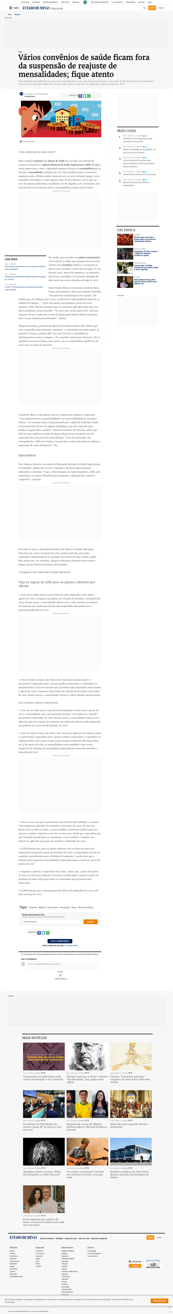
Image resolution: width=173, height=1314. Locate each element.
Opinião (64, 1254)
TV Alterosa (117, 2)
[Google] (60, 975)
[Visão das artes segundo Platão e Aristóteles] (131, 1104)
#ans (74, 907)
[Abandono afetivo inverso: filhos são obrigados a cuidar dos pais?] (44, 1152)
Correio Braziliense (94, 1254)
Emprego (65, 1261)
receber (90, 922)
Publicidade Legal (16, 1277)
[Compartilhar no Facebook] (80, 96)
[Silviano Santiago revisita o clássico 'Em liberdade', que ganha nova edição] (87, 1056)
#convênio (52, 907)
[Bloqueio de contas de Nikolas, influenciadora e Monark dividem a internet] (87, 1104)
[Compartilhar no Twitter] (84, 96)
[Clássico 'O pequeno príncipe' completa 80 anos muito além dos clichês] (131, 1056)
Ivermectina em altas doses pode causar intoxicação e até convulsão (43, 1078)
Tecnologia (66, 1277)
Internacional (14, 1261)
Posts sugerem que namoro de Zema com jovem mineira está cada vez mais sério (43, 1222)
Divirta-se (65, 1295)
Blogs (38, 1259)
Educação (13, 1274)
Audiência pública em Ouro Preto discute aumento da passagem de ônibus (129, 1174)
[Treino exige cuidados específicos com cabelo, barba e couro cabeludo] (125, 268)
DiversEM (13, 1264)
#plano (42, 907)
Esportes (65, 1279)
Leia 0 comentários (60, 941)
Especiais (65, 1256)
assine (75, 945)
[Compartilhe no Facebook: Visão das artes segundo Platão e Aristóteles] (129, 1121)
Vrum (38, 1264)
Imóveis (75, 2)
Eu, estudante (93, 1256)
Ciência (64, 1269)
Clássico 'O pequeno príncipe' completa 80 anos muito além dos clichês (130, 1079)
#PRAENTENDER (68, 1259)
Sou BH (141, 2)
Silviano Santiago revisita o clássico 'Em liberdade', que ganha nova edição (87, 1079)
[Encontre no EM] (144, 8)
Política (12, 1254)
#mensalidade (85, 907)
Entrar (161, 8)
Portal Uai (39, 1251)
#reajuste (65, 907)
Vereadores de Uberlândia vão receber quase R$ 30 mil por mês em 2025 (42, 1127)
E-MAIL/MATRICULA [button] (61, 979)
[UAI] (85, 2)
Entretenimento (50, 2)
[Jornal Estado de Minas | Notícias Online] (36, 8)
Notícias (25, 2)
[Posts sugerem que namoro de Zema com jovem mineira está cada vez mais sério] (44, 1199)
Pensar (64, 1282)
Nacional (57, 8)
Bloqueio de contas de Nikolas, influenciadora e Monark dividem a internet (87, 1127)
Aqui (37, 1261)
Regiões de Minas (68, 1251)
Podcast (65, 1284)
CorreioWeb (92, 1251)
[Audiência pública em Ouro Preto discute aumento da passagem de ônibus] (131, 1152)
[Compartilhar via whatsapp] (89, 96)
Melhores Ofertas (100, 2)
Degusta (65, 1274)
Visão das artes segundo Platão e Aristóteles (129, 1126)
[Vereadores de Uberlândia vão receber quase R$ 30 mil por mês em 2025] (44, 1104)
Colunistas (14, 1269)
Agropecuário (67, 1289)
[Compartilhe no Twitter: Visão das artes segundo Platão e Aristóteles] (131, 1121)
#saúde (33, 907)
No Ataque (65, 1287)
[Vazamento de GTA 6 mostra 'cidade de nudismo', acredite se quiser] (125, 254)
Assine (152, 8)
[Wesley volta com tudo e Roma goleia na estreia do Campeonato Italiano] (125, 240)
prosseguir (159, 1300)
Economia (13, 1256)
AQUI (150, 2)
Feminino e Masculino (69, 1272)
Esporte (36, 2)
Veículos (65, 2)
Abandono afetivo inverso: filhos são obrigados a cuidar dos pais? (42, 1173)
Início (9, 14)
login (67, 945)
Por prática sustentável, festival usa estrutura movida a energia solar (85, 1174)
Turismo (65, 1266)
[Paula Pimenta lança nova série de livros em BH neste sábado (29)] (125, 282)
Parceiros (130, 2)
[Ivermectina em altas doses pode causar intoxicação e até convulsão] (44, 1056)
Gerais (12, 1251)
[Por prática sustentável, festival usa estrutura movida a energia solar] (87, 1152)
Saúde (12, 1266)
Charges (65, 1264)
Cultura (12, 1272)
